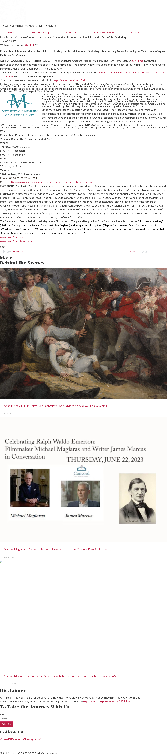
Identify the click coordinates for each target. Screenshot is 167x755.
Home (11, 32)
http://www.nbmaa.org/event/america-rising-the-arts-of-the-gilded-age (51, 182)
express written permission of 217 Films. (107, 701)
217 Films (137, 60)
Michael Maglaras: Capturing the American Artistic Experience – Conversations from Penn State (62, 675)
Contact (136, 32)
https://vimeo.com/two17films (70, 80)
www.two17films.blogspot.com (18, 240)
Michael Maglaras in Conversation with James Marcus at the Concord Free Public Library (57, 549)
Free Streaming (41, 32)
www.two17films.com (12, 236)
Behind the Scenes (104, 32)
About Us (71, 32)
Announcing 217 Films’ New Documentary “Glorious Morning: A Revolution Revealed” (56, 405)
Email (3, 714)
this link (30, 45)
